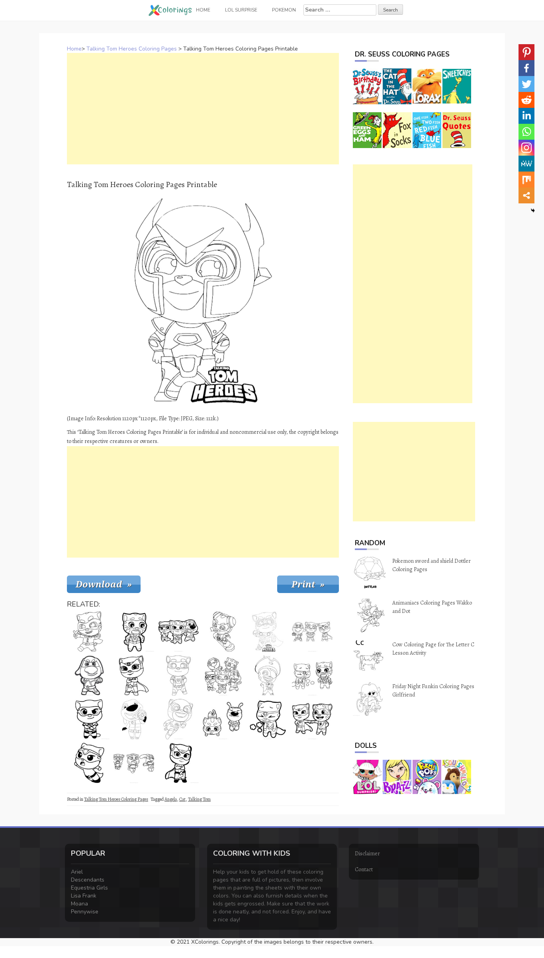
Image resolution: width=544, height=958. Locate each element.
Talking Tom (199, 799)
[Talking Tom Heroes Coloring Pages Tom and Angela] (312, 719)
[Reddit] (526, 100)
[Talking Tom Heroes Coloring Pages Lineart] (178, 719)
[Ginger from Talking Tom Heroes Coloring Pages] (89, 632)
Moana (79, 903)
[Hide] (533, 210)
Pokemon (284, 10)
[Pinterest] (526, 52)
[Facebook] (526, 68)
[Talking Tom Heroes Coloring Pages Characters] (223, 675)
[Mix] (526, 179)
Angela (170, 799)
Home (74, 49)
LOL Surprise (241, 10)
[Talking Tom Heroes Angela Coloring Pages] (89, 719)
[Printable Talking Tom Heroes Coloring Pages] (134, 632)
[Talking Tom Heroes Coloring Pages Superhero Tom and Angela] (312, 675)
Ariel (77, 872)
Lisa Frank (83, 895)
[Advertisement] (203, 108)
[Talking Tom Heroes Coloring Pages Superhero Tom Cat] (268, 632)
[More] (526, 195)
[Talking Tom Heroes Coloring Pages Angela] (134, 675)
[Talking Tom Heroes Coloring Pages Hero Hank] (134, 719)
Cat (182, 799)
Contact (364, 869)
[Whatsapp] (526, 132)
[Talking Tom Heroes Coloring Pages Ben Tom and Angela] (178, 632)
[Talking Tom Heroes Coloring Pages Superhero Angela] (89, 763)
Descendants (87, 880)
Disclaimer (367, 853)
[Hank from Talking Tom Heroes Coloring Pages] (89, 675)
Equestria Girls (89, 888)
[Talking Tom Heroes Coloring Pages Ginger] (223, 632)
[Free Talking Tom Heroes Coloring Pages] (312, 632)
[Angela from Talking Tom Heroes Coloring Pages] (268, 719)
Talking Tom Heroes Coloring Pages (131, 49)
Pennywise (84, 911)
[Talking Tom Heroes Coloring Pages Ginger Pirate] (268, 675)
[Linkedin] (526, 116)
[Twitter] (526, 84)
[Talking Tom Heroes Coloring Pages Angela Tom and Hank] (134, 763)
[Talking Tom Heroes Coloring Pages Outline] (178, 675)
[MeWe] (526, 164)
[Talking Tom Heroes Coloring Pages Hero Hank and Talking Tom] (223, 719)
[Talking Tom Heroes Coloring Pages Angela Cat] (178, 763)
